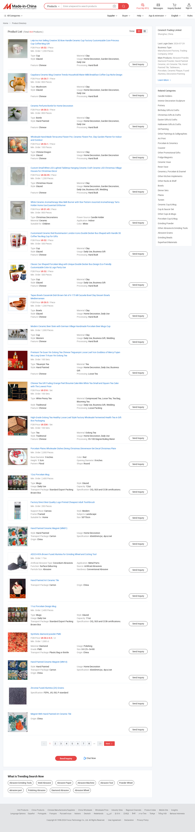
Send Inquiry (138, 64)
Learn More (165, 80)
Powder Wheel (126, 782)
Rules (190, 15)
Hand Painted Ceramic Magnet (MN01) (49, 528)
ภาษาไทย (142, 813)
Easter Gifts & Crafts (167, 119)
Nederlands (98, 813)
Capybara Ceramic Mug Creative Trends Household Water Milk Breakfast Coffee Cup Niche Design (76, 74)
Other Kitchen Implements (170, 176)
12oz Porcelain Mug (40, 474)
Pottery (161, 105)
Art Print (162, 138)
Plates (161, 195)
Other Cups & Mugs (167, 213)
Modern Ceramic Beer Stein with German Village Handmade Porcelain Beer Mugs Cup (70, 326)
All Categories (13, 15)
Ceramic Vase (164, 162)
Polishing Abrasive (36, 790)
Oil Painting (163, 129)
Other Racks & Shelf (167, 180)
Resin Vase (163, 166)
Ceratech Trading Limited (169, 30)
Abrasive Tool (106, 782)
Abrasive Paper (64, 782)
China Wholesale (85, 810)
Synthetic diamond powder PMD (46, 633)
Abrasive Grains (165, 232)
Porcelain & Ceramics (168, 143)
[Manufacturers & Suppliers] (19, 6)
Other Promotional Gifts (169, 152)
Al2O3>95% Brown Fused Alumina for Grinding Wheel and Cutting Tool (63, 554)
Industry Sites (117, 810)
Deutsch (87, 813)
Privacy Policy (143, 820)
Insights (174, 810)
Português (42, 813)
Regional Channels (133, 810)
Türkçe (152, 813)
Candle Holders (165, 96)
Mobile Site (163, 810)
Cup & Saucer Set (166, 209)
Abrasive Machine (86, 782)
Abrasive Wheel (82, 790)
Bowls (161, 185)
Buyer (125, 15)
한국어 (117, 813)
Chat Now (91, 758)
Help (139, 15)
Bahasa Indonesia (177, 813)
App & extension (156, 15)
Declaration (129, 820)
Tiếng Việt (162, 813)
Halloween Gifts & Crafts (169, 124)
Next (109, 743)
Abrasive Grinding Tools (20, 782)
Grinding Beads (165, 237)
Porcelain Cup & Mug (167, 218)
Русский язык (65, 813)
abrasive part (15, 790)
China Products (38, 810)
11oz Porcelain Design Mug (43, 606)
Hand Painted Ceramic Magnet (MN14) (49, 661)
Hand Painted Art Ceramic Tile (45, 580)
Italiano (77, 813)
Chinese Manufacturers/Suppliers (61, 810)
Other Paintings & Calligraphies (172, 133)
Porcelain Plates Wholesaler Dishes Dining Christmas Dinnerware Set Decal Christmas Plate (73, 448)
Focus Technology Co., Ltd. (77, 820)
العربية (109, 813)
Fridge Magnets (165, 157)
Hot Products (22, 810)
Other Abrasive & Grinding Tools (173, 228)
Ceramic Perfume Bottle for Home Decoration (52, 105)
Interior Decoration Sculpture (171, 100)
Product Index (150, 810)
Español (31, 813)
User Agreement (114, 820)
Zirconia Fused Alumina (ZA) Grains (47, 687)
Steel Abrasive (44, 782)
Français (53, 813)
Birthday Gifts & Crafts (168, 110)
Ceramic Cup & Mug (167, 204)
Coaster (161, 147)
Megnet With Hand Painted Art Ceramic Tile (51, 713)
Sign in (189, 8)
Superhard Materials (167, 242)
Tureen (161, 199)
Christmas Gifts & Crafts (169, 114)
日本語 (126, 813)
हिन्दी (133, 813)
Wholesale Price (101, 810)
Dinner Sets (163, 190)
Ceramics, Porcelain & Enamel (172, 171)
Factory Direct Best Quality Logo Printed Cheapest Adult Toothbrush (63, 502)
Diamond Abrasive (60, 790)
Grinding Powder (166, 223)
